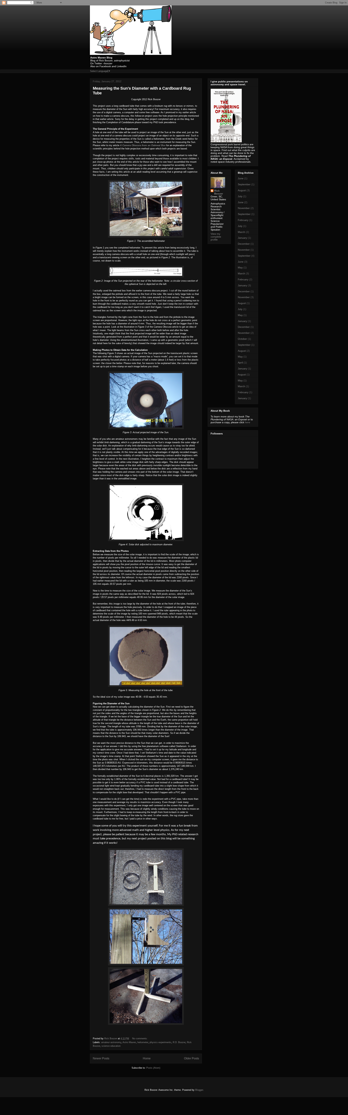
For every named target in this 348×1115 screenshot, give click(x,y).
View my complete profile (216, 236)
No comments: (140, 1038)
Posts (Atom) (153, 1067)
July (240, 196)
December (244, 243)
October (242, 338)
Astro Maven (129, 1042)
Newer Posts (101, 1058)
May (240, 267)
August (242, 190)
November (244, 208)
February (243, 220)
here (247, 422)
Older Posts (191, 1058)
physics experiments (160, 1042)
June (240, 178)
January (242, 237)
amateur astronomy (111, 1042)
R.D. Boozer (179, 1042)
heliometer (142, 1042)
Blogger (199, 1090)
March (241, 232)
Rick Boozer (218, 192)
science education (111, 1046)
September (244, 184)
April (240, 362)
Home (147, 1058)
